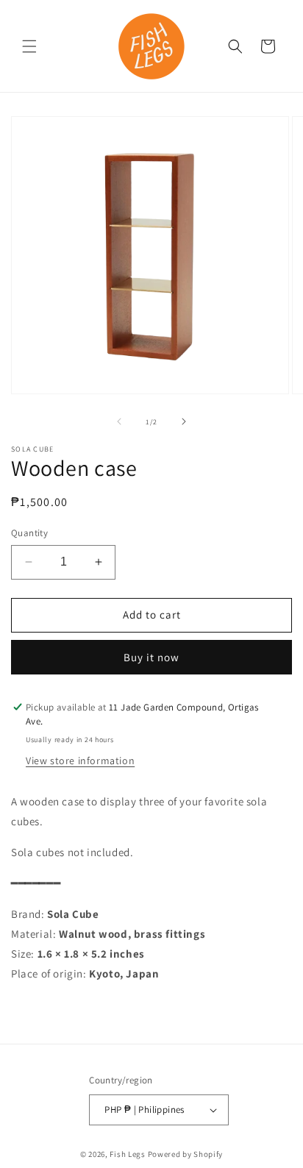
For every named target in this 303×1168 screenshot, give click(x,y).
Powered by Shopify (186, 1154)
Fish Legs (127, 1154)
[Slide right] (184, 421)
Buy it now (151, 657)
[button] (29, 46)
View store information (80, 760)
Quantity (29, 533)
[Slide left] (119, 421)
